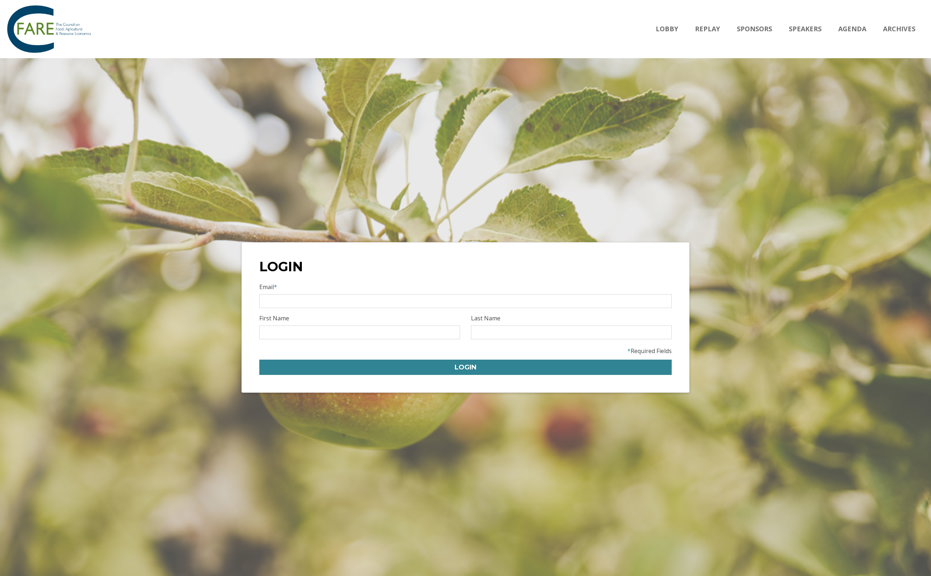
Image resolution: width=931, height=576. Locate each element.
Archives (899, 28)
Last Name (485, 318)
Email (268, 287)
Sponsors (754, 28)
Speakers (805, 28)
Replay (707, 28)
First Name (274, 318)
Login (465, 367)
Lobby (667, 28)
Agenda (852, 28)
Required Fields (649, 351)
